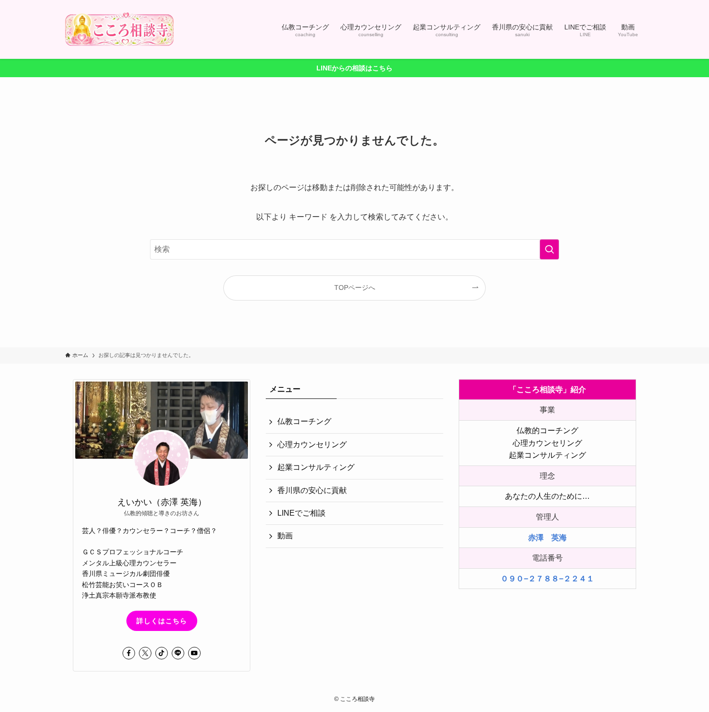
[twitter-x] (145, 653)
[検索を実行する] (549, 249)
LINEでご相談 (301, 513)
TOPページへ (354, 287)
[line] (178, 653)
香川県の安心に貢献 (312, 490)
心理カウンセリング (312, 444)
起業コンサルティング (315, 467)
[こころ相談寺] (119, 29)
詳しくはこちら (161, 621)
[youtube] (194, 653)
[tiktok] (161, 653)
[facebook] (129, 653)
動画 (285, 536)
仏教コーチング (304, 421)
